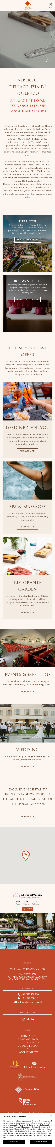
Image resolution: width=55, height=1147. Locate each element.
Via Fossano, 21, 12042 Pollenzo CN (27, 969)
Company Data (28, 1039)
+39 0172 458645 (30, 998)
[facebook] (28, 1020)
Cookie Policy (28, 1046)
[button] (26, 856)
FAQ (28, 1049)
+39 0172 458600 (30, 994)
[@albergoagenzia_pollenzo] (16, 896)
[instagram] (24, 1020)
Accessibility (28, 1052)
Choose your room (27, 299)
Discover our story (27, 240)
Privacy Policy (28, 1042)
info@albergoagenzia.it (30, 1002)
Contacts (28, 1036)
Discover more (27, 451)
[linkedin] (32, 1020)
